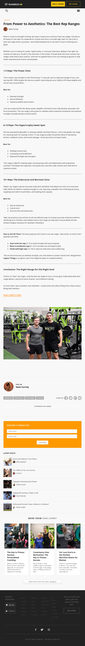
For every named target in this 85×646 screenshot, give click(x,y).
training (40, 398)
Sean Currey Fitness (12, 295)
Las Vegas (34, 615)
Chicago (33, 598)
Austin (23, 605)
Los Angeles (45, 601)
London (43, 598)
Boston (23, 608)
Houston (34, 611)
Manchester (45, 605)
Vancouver (54, 614)
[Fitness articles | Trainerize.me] (16, 4)
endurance (8, 398)
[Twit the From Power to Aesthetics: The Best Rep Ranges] (70, 398)
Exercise (7, 20)
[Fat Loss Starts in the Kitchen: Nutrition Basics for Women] (68, 536)
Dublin (33, 608)
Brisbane (24, 611)
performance (19, 398)
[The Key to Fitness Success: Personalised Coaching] (16, 536)
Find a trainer (58, 4)
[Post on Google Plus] (75, 398)
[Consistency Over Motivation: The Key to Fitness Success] (42, 536)
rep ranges (30, 398)
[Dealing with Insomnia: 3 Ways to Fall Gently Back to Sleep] (7, 495)
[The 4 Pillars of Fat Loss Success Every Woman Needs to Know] (7, 473)
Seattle (53, 604)
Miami (43, 608)
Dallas (33, 601)
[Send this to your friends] (80, 398)
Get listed (73, 4)
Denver (33, 605)
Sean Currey (22, 387)
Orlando (44, 615)
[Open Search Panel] (6, 10)
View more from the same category (42, 582)
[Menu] (79, 10)
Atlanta (23, 598)
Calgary (23, 615)
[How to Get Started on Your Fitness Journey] (7, 461)
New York (44, 611)
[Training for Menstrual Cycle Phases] (7, 484)
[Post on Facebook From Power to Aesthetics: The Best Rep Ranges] (66, 398)
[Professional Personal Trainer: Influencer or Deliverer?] (7, 507)
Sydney (53, 607)
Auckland (24, 601)
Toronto (53, 610)
